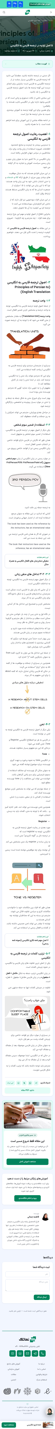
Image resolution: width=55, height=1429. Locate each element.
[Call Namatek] (42, 1353)
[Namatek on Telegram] (35, 1353)
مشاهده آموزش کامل (27, 1161)
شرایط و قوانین (41, 1374)
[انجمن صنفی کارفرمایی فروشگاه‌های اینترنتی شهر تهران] (27, 1391)
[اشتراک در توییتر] (24, 1083)
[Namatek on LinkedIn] (20, 1353)
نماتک (51, 20)
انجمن (13, 1379)
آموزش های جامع (13, 1363)
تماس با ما (41, 1369)
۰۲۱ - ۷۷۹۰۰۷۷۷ (21, 1346)
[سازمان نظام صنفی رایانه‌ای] (17, 1391)
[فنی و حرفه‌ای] (7, 1391)
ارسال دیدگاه (41, 1297)
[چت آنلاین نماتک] (49, 1411)
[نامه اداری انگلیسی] (27, 1115)
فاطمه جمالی (45, 51)
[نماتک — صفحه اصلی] (27, 12)
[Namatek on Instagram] (12, 1353)
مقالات (44, 20)
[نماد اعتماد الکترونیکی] (48, 1391)
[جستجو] (4, 12)
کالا (16, 177)
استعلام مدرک (41, 1379)
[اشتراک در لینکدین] (18, 1083)
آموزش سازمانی (13, 1369)
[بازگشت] (51, 12)
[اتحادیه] (37, 1391)
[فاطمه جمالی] (45, 1216)
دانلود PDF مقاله (27, 1090)
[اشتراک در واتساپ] (30, 1083)
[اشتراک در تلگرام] (36, 1083)
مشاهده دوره (9, 1425)
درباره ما (41, 1363)
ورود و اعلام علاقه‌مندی (27, 1198)
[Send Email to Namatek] (27, 1353)
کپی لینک (10, 1083)
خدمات (10, 177)
